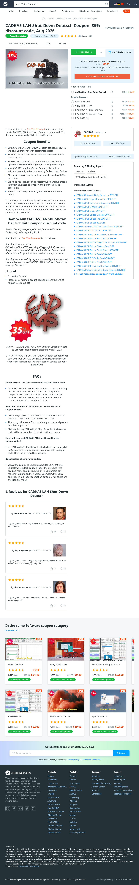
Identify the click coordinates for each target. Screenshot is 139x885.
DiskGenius (53, 818)
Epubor (73, 825)
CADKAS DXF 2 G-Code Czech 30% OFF (95, 258)
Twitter (27, 808)
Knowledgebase (121, 786)
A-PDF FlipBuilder (77, 832)
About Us (96, 776)
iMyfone (73, 801)
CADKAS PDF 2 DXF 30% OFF (90, 210)
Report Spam (119, 779)
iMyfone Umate (54, 815)
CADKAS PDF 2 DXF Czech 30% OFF (93, 230)
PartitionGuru (54, 804)
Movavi (73, 779)
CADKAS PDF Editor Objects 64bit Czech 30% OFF (101, 242)
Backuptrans (75, 811)
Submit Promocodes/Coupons (124, 790)
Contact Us (96, 793)
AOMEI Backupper (56, 811)
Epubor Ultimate (55, 825)
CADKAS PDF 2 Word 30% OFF (91, 206)
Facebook (14, 808)
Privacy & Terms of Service (29, 866)
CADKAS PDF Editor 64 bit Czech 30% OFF (97, 250)
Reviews (62, 43)
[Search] (106, 4)
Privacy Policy (73, 760)
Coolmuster (39, 11)
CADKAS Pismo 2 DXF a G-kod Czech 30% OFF (99, 226)
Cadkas (91, 171)
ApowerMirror (54, 832)
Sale (127, 11)
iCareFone (52, 790)
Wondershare (68, 11)
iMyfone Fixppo (54, 829)
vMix (11, 11)
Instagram (7, 808)
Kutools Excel (113, 11)
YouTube (20, 808)
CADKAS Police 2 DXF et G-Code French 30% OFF (100, 269)
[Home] (44, 18)
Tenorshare (75, 783)
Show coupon (86, 52)
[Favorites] (128, 4)
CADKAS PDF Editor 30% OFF (90, 222)
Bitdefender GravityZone (90, 11)
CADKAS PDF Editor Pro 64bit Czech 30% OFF (99, 234)
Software (79, 171)
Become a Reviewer (122, 793)
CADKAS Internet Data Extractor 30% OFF (97, 195)
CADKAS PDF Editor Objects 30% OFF (95, 214)
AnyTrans (52, 801)
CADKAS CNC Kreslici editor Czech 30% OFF (98, 266)
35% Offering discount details (22, 43)
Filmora (51, 776)
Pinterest (33, 808)
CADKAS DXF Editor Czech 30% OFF (94, 262)
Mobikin (73, 822)
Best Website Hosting (101, 783)
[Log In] (135, 4)
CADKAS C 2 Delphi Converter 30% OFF (96, 199)
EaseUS (53, 11)
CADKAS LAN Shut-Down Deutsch (90, 177)
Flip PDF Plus (53, 822)
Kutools (73, 776)
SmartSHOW (53, 808)
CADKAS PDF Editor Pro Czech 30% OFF (96, 238)
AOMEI (73, 793)
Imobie (73, 815)
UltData (51, 793)
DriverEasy (23, 11)
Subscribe (121, 753)
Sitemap (117, 783)
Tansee (73, 818)
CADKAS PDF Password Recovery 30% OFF (97, 202)
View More (11, 630)
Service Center (98, 786)
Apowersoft (75, 829)
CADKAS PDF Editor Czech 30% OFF (94, 254)
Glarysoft (74, 804)
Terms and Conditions (91, 760)
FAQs (47, 43)
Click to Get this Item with (102, 76)
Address (95, 790)
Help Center (119, 776)
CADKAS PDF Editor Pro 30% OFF (93, 218)
